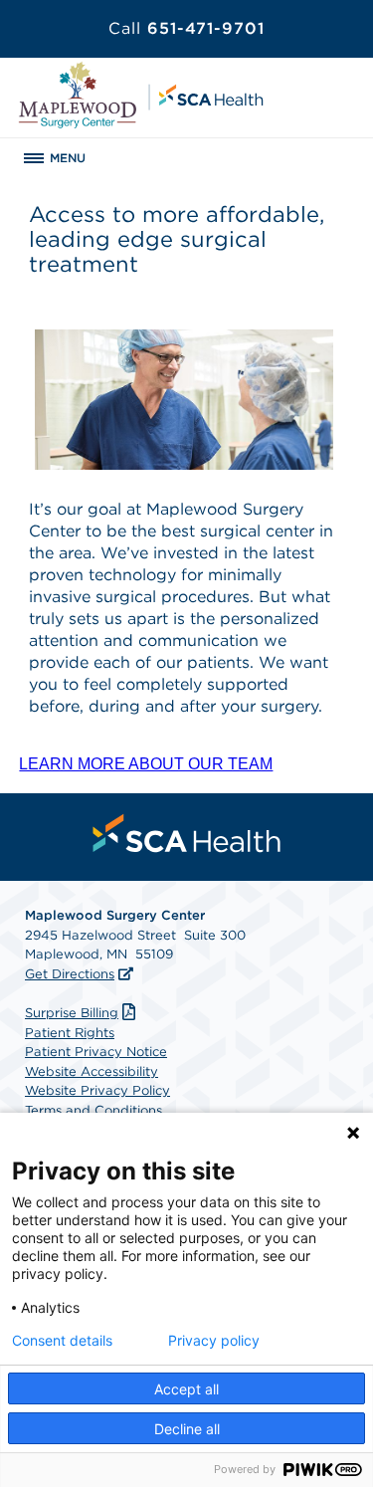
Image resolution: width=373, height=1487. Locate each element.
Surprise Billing (71, 1012)
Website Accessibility (91, 1071)
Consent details (62, 1341)
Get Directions (69, 973)
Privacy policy (214, 1341)
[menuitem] (187, 833)
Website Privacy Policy (97, 1090)
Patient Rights (69, 1032)
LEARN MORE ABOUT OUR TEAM (146, 763)
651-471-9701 (186, 28)
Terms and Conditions (93, 1110)
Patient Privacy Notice (96, 1051)
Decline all (187, 1428)
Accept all (186, 1389)
